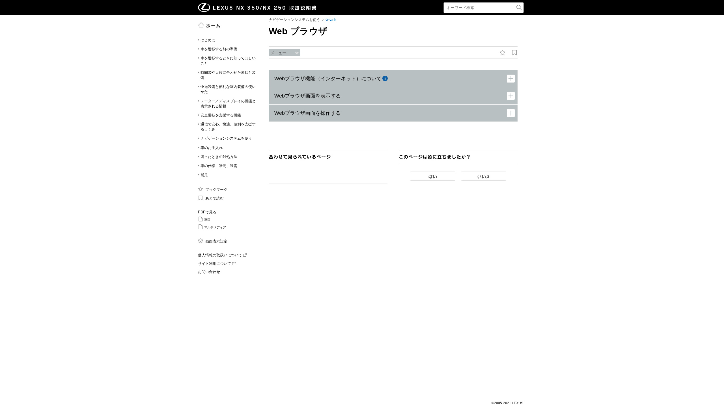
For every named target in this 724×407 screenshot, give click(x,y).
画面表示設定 (216, 241)
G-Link (331, 19)
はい (432, 176)
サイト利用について (214, 263)
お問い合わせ (209, 272)
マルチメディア (215, 227)
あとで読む (214, 198)
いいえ (483, 176)
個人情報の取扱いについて (220, 255)
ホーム (213, 25)
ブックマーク (216, 189)
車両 (207, 219)
